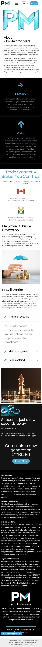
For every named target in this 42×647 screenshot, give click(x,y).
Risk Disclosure (28, 644)
